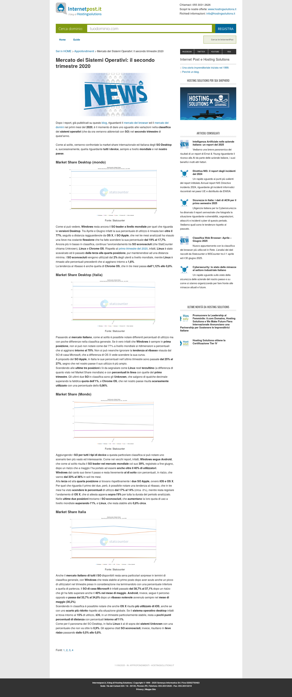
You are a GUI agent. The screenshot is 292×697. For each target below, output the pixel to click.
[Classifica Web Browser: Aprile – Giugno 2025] (186, 242)
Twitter (201, 51)
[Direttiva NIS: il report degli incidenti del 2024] (186, 175)
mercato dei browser (136, 123)
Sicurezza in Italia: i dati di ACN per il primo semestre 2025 (214, 201)
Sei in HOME (63, 51)
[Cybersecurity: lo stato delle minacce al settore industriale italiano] (186, 271)
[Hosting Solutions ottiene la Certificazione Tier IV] (186, 344)
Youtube (215, 51)
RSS (229, 51)
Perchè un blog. (190, 71)
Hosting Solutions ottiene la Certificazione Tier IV (209, 341)
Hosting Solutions (123, 682)
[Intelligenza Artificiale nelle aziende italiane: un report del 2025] (186, 145)
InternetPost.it (78, 9)
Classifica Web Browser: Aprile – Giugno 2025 (212, 239)
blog (104, 123)
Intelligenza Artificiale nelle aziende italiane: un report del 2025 (213, 143)
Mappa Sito (150, 689)
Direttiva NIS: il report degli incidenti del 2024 (214, 172)
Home (62, 39)
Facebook (187, 51)
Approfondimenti (84, 51)
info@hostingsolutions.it (220, 13)
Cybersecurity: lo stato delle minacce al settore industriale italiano (214, 268)
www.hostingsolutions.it (222, 9)
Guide (76, 39)
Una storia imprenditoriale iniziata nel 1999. (205, 67)
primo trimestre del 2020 (133, 248)
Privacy (140, 689)
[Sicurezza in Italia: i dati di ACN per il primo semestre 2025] (186, 204)
